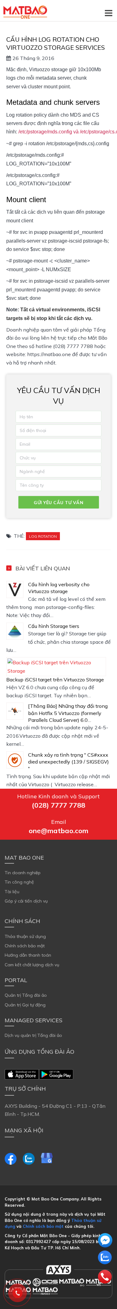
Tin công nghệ (19, 882)
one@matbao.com (58, 830)
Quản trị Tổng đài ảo (26, 995)
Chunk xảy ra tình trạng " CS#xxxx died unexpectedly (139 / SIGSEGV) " (68, 762)
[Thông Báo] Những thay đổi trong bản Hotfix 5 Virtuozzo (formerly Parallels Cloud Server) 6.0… (68, 713)
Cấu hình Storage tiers (53, 626)
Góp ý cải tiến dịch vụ (26, 901)
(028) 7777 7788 (58, 805)
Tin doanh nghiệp (23, 872)
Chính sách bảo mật (25, 946)
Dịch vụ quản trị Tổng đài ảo (33, 1035)
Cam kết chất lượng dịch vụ (32, 965)
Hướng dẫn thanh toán (28, 955)
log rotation (43, 536)
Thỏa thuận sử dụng (25, 936)
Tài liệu (12, 891)
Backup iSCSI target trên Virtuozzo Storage (55, 679)
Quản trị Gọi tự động (25, 1005)
